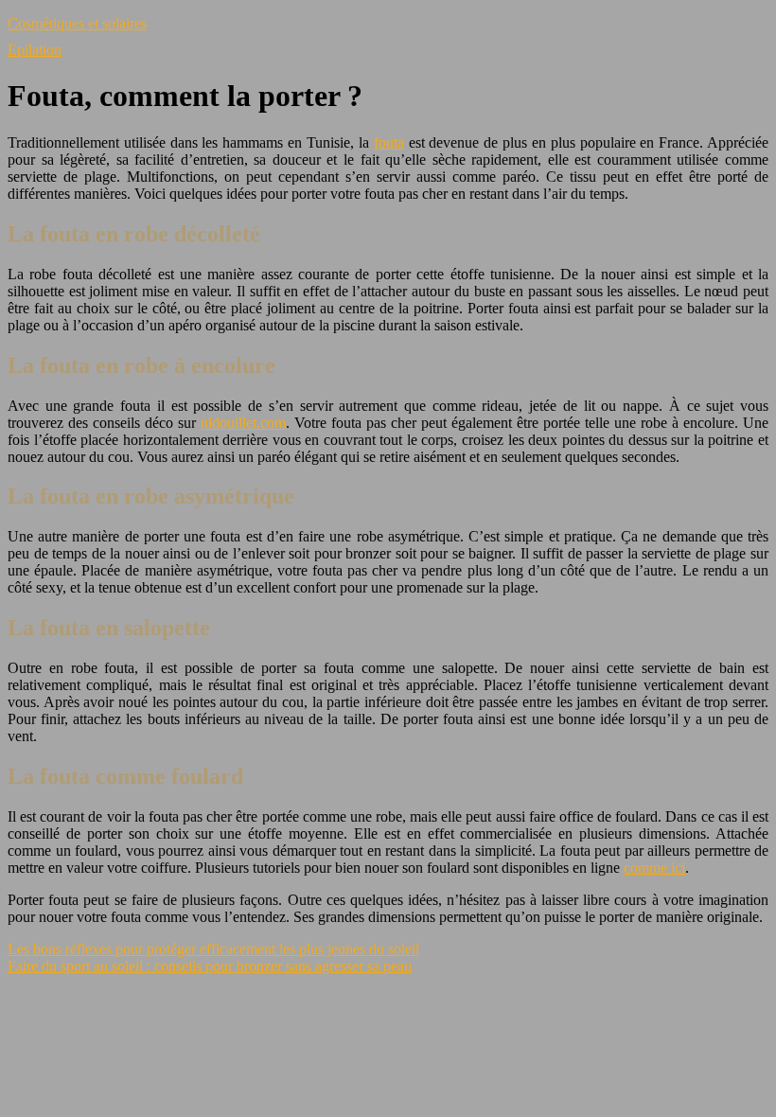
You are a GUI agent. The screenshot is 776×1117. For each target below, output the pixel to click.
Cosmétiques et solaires (77, 23)
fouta (389, 142)
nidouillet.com (243, 423)
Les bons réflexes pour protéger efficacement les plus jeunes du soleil (213, 949)
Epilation (35, 50)
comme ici (654, 868)
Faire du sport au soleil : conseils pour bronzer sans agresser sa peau (210, 966)
